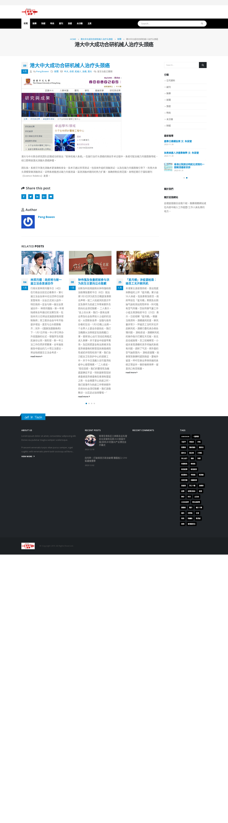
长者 (197, 513)
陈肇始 (190, 518)
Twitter (30, 196)
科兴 (189, 497)
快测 (198, 458)
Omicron (185, 436)
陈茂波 (198, 518)
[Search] (202, 23)
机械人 (78, 71)
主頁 (89, 23)
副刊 (61, 23)
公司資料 (170, 80)
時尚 (52, 23)
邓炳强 (190, 513)
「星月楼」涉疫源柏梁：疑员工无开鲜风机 (141, 281)
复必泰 (191, 453)
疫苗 (200, 491)
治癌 (84, 71)
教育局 (193, 464)
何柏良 (191, 442)
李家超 (193, 475)
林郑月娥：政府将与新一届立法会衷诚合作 (46, 281)
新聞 (26, 23)
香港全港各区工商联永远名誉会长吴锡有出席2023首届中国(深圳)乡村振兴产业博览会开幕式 (113, 440)
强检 (192, 458)
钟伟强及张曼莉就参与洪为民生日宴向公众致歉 (93, 281)
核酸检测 (194, 480)
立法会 (196, 497)
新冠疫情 (184, 469)
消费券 (201, 486)
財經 (43, 23)
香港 (182, 524)
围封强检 (192, 447)
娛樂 (34, 23)
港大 (90, 71)
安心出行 (184, 458)
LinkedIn (37, 196)
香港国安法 (191, 524)
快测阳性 (184, 464)
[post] (168, 167)
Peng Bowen (42, 71)
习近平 (183, 442)
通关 (182, 513)
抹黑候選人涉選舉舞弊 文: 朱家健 (181, 152)
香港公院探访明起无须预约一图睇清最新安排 (189, 166)
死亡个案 (192, 486)
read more (36, 356)
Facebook (23, 196)
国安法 (201, 447)
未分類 (80, 23)
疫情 (182, 491)
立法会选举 (185, 502)
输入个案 (199, 507)
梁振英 (183, 486)
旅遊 (70, 23)
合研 (71, 71)
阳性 (182, 518)
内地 (198, 442)
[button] (86, 403)
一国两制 (196, 436)
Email (50, 196)
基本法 (183, 453)
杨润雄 (201, 475)
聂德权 (183, 507)
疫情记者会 (191, 491)
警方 (190, 507)
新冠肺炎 (184, 475)
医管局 (183, 447)
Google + (44, 196)
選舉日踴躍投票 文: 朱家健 (178, 141)
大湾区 (199, 453)
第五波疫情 (196, 502)
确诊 (182, 497)
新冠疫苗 (194, 469)
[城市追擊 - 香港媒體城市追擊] (29, 12)
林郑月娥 (184, 480)
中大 (66, 71)
